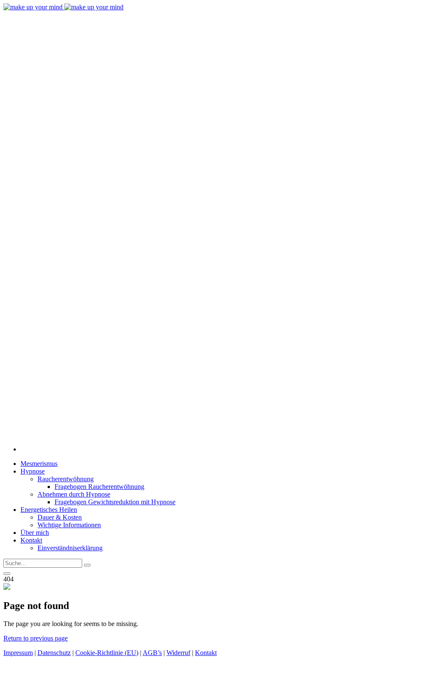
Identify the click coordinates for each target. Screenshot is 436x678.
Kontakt (31, 540)
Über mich (34, 532)
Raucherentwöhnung (65, 479)
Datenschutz (54, 652)
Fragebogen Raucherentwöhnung (99, 486)
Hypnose (32, 471)
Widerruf (178, 652)
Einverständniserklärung (70, 548)
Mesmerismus (38, 463)
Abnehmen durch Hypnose (73, 494)
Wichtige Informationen (69, 525)
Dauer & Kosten (59, 517)
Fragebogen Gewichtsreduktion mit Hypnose (114, 502)
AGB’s (152, 652)
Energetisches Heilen (48, 509)
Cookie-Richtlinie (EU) (106, 652)
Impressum (18, 652)
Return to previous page (35, 638)
